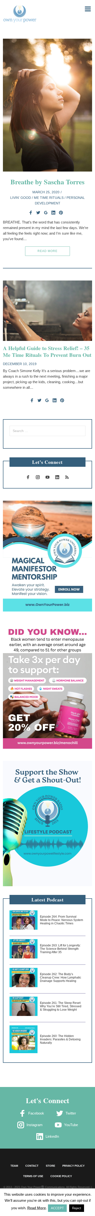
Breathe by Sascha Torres (47, 182)
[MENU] (84, 8)
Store (50, 1165)
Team (14, 1165)
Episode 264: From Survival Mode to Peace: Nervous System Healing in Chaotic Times (61, 920)
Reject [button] (76, 1208)
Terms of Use (33, 1176)
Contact (31, 1165)
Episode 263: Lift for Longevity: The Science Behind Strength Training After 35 (60, 949)
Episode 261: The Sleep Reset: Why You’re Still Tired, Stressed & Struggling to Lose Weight (60, 1006)
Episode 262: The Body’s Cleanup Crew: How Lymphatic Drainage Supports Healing (60, 977)
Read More (47, 251)
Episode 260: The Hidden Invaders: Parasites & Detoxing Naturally (60, 1039)
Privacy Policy (73, 1165)
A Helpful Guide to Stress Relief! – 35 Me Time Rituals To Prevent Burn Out (47, 351)
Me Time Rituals (49, 198)
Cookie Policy (61, 1176)
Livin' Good (20, 198)
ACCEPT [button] (57, 1208)
